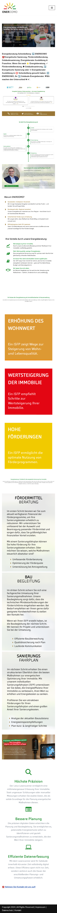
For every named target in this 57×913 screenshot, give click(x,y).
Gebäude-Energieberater (17, 290)
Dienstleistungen (45, 290)
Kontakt (18, 910)
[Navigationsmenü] (52, 7)
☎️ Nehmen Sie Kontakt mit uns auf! (19, 887)
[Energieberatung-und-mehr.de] (10, 8)
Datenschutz (7, 910)
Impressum (40, 907)
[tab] (17, 290)
